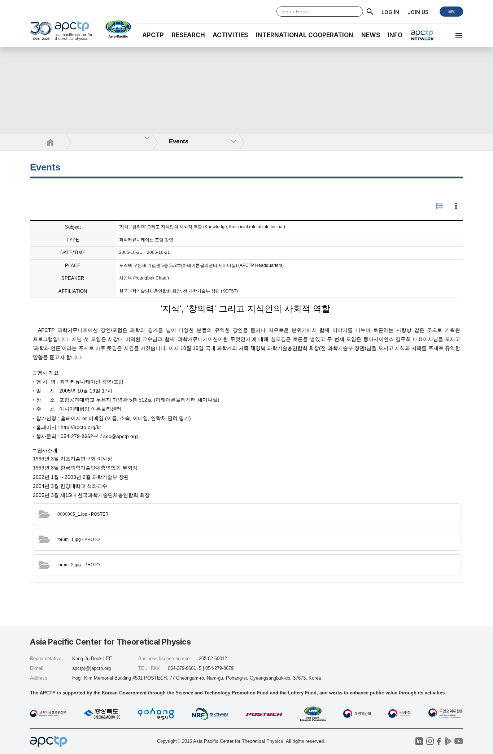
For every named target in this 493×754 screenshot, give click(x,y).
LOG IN (390, 12)
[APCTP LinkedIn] (419, 741)
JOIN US (418, 12)
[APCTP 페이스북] (439, 741)
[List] (439, 206)
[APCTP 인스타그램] (430, 741)
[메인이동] (61, 34)
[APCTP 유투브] (458, 741)
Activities (230, 35)
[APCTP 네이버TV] (448, 741)
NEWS (370, 35)
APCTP (153, 35)
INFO (395, 35)
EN (451, 11)
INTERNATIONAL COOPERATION (304, 35)
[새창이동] (115, 29)
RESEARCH (188, 35)
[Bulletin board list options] (456, 206)
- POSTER (83, 514)
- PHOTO (78, 539)
